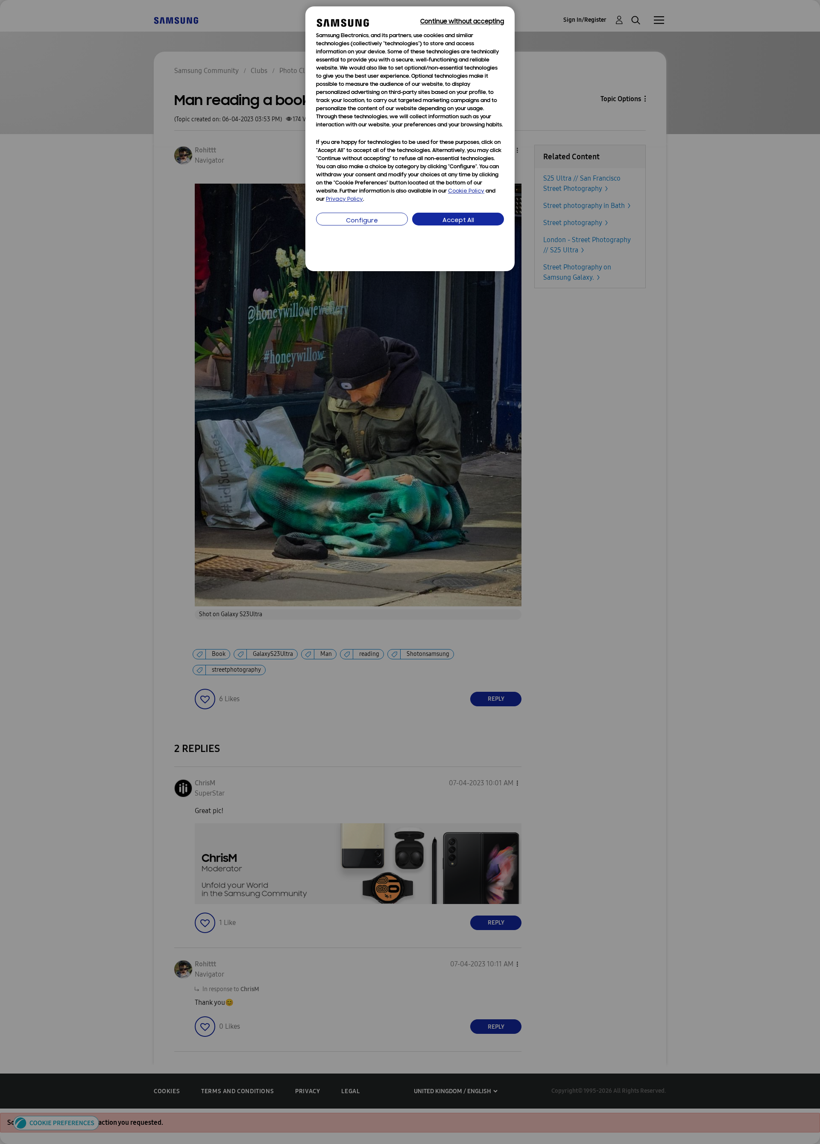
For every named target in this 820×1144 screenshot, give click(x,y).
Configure (362, 221)
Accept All (458, 220)
